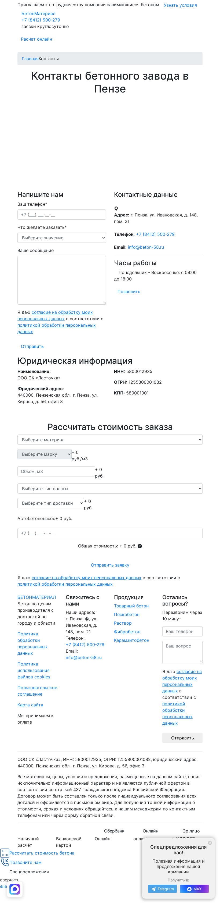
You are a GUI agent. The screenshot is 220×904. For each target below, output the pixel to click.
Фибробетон (127, 631)
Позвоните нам (25, 862)
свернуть (10, 879)
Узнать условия (180, 5)
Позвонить (129, 291)
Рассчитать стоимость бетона (41, 853)
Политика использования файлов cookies (33, 670)
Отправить (32, 346)
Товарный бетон (131, 605)
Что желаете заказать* (42, 227)
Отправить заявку (110, 565)
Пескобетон (127, 614)
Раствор (123, 623)
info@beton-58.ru (84, 657)
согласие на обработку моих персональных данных (86, 577)
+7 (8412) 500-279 (40, 20)
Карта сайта (30, 704)
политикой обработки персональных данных (65, 584)
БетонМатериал (38, 13)
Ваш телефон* (32, 204)
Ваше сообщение (35, 250)
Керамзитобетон (131, 640)
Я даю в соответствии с (60, 321)
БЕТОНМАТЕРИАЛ (36, 597)
